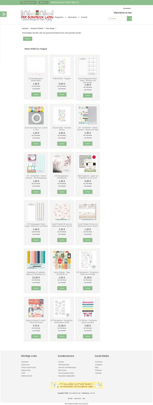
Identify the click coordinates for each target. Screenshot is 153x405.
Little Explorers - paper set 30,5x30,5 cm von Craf (87, 177)
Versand (37, 88)
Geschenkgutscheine (66, 373)
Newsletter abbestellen (66, 376)
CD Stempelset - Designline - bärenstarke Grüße (61, 321)
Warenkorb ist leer (123, 12)
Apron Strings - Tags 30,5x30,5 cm (62, 273)
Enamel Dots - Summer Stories (62, 129)
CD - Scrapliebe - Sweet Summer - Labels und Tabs (87, 129)
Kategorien (59, 17)
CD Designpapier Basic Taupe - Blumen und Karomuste (87, 80)
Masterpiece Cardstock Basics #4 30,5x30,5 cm (36, 273)
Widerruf (43, 2)
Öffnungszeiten (28, 2)
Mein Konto (62, 370)
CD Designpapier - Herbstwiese (61, 177)
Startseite (25, 28)
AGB (23, 373)
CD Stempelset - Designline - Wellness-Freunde (87, 273)
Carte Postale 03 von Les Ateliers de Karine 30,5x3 (88, 225)
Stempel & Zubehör (37, 28)
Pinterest (98, 370)
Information (72, 17)
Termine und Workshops (67, 367)
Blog (96, 367)
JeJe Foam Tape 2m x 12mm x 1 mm (36, 129)
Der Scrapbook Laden (75, 393)
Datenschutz (26, 370)
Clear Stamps (50, 28)
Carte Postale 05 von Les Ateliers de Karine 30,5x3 (62, 225)
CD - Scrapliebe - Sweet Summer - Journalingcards (36, 177)
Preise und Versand (28, 367)
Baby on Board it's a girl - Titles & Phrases (36, 321)
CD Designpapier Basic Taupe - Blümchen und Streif (36, 225)
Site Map (70, 398)
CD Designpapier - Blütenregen (36, 79)
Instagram (98, 365)
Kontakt (84, 17)
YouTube (98, 373)
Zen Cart (92, 393)
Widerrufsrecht (26, 376)
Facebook (98, 362)
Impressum (25, 365)
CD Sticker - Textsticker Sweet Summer (88, 321)
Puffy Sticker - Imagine (62, 78)
